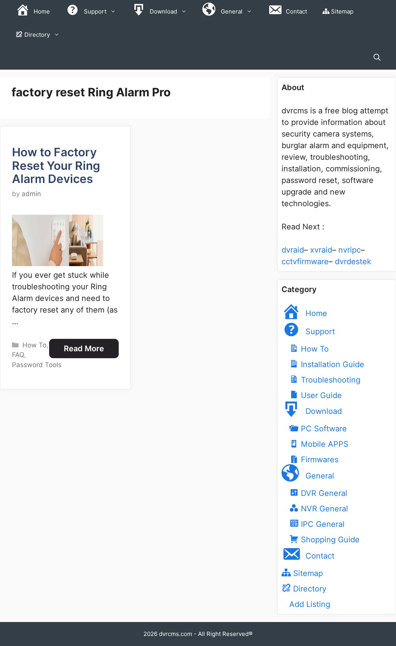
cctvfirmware (305, 261)
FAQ (18, 355)
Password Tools (36, 365)
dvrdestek (353, 261)
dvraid (293, 250)
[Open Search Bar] (377, 58)
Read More (84, 348)
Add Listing (309, 604)
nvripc (349, 250)
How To (34, 345)
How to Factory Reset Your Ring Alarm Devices (56, 165)
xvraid (321, 250)
